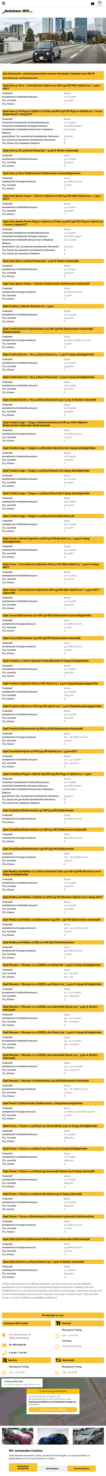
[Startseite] (99, 3)
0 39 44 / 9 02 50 (18, 1352)
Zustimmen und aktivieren (53, 1409)
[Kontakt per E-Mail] (92, 3)
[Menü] (3, 3)
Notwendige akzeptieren (23, 1467)
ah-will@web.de (17, 1344)
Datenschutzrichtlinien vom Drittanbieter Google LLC (52, 1402)
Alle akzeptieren (81, 1468)
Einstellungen (52, 1468)
